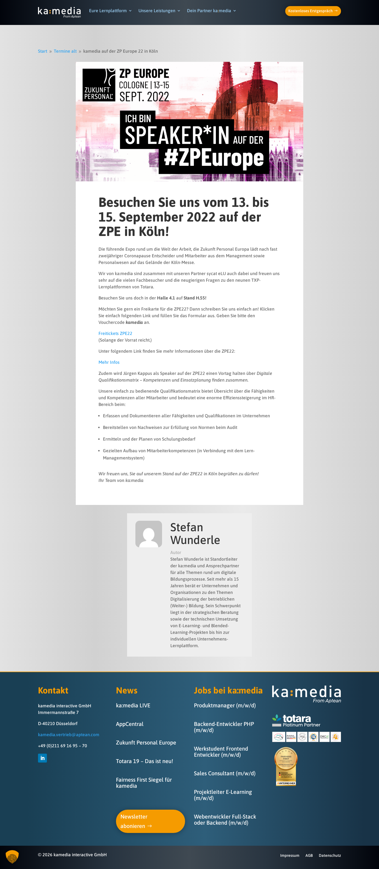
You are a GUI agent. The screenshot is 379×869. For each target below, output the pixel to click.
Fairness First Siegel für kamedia (144, 782)
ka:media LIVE (133, 705)
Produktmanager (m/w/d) (225, 705)
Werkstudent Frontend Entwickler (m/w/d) (221, 751)
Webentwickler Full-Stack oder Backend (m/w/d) (225, 819)
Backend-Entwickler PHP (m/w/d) (224, 727)
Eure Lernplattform (108, 10)
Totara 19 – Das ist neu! (144, 761)
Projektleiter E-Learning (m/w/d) (223, 795)
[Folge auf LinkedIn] (42, 758)
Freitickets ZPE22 (115, 333)
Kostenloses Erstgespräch (310, 11)
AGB (309, 855)
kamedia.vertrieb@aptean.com (68, 734)
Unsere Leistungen (156, 10)
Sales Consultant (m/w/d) (225, 773)
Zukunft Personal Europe (146, 742)
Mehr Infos (109, 362)
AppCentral (129, 724)
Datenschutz (330, 855)
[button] (12, 857)
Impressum (289, 855)
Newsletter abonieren (133, 821)
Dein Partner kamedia (209, 10)
